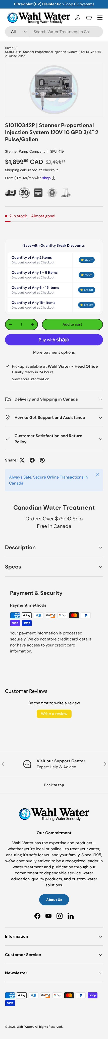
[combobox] (54, 31)
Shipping (12, 170)
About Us (54, 899)
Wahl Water (25, 1027)
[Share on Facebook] (32, 460)
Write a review (54, 713)
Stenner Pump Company (25, 151)
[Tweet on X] (22, 460)
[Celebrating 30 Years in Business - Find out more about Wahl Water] (24, 192)
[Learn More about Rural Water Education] (66, 192)
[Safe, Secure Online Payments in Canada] (38, 192)
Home (9, 48)
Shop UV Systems (79, 4)
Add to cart (72, 324)
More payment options (54, 352)
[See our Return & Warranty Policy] (52, 192)
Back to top (54, 785)
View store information (30, 379)
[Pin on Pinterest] (42, 460)
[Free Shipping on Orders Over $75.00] (10, 192)
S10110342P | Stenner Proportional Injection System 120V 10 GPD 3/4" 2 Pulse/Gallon (53, 54)
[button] (88, 17)
